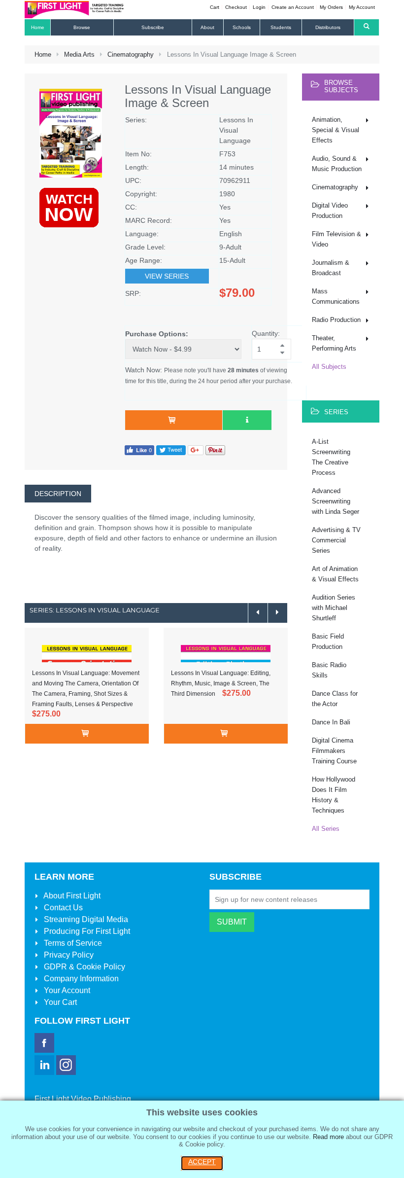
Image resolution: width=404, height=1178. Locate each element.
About (71, 896)
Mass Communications (336, 296)
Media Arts (79, 54)
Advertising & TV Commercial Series (336, 540)
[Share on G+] (195, 450)
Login (259, 7)
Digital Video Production (330, 210)
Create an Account (292, 7)
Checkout (236, 7)
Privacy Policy (68, 955)
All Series (325, 828)
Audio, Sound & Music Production (337, 164)
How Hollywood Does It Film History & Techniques (333, 795)
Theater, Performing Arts (334, 343)
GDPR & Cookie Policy (83, 967)
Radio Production (336, 319)
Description (57, 494)
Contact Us (62, 907)
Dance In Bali (331, 722)
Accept (202, 1162)
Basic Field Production (328, 641)
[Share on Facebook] (139, 450)
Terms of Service (72, 943)
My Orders (331, 7)
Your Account (66, 990)
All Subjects (329, 366)
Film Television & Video (336, 239)
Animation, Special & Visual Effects (335, 130)
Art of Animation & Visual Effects (335, 574)
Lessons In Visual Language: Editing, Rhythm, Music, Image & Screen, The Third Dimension (220, 683)
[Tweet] (171, 450)
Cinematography (130, 54)
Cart (214, 7)
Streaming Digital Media (85, 919)
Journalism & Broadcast (330, 268)
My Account (362, 7)
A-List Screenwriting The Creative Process (331, 457)
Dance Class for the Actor (335, 699)
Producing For (86, 931)
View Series (167, 276)
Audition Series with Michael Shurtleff (333, 608)
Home (42, 54)
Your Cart (59, 1002)
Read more (328, 1137)
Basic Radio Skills (329, 670)
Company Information (80, 978)
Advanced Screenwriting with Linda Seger (335, 501)
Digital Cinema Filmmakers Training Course (334, 751)
